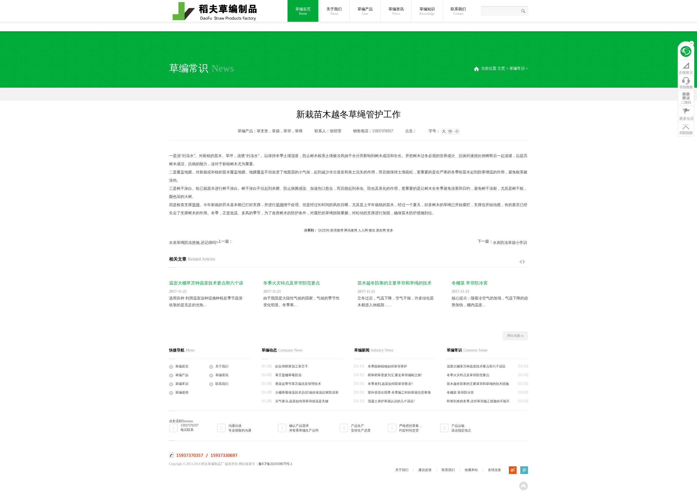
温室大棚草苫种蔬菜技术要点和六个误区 (476, 366)
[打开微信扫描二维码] (686, 98)
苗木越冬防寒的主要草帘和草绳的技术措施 (478, 384)
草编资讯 (396, 11)
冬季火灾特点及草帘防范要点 (291, 283)
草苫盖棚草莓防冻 (288, 375)
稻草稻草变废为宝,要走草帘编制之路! (395, 375)
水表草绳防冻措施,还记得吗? (193, 243)
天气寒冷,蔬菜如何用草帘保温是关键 (301, 401)
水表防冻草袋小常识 (510, 243)
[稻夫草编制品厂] (218, 11)
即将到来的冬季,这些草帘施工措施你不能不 (478, 401)
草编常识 (517, 68)
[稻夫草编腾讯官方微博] (524, 470)
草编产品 (365, 11)
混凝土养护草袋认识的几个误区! (391, 401)
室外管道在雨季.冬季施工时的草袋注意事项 (399, 392)
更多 (390, 230)
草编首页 (303, 11)
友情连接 (494, 470)
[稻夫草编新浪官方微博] (512, 470)
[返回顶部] (686, 128)
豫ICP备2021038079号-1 (275, 464)
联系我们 (458, 11)
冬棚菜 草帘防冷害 (470, 283)
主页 (501, 68)
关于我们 (334, 11)
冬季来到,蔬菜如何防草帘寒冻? (390, 384)
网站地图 (514, 336)
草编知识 (427, 11)
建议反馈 (425, 470)
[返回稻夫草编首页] (686, 52)
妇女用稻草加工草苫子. (292, 366)
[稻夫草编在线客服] (686, 82)
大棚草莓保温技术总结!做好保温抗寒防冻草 (306, 392)
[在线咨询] (686, 67)
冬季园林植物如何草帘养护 (387, 366)
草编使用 (181, 392)
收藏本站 (471, 470)
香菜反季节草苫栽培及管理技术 (298, 384)
